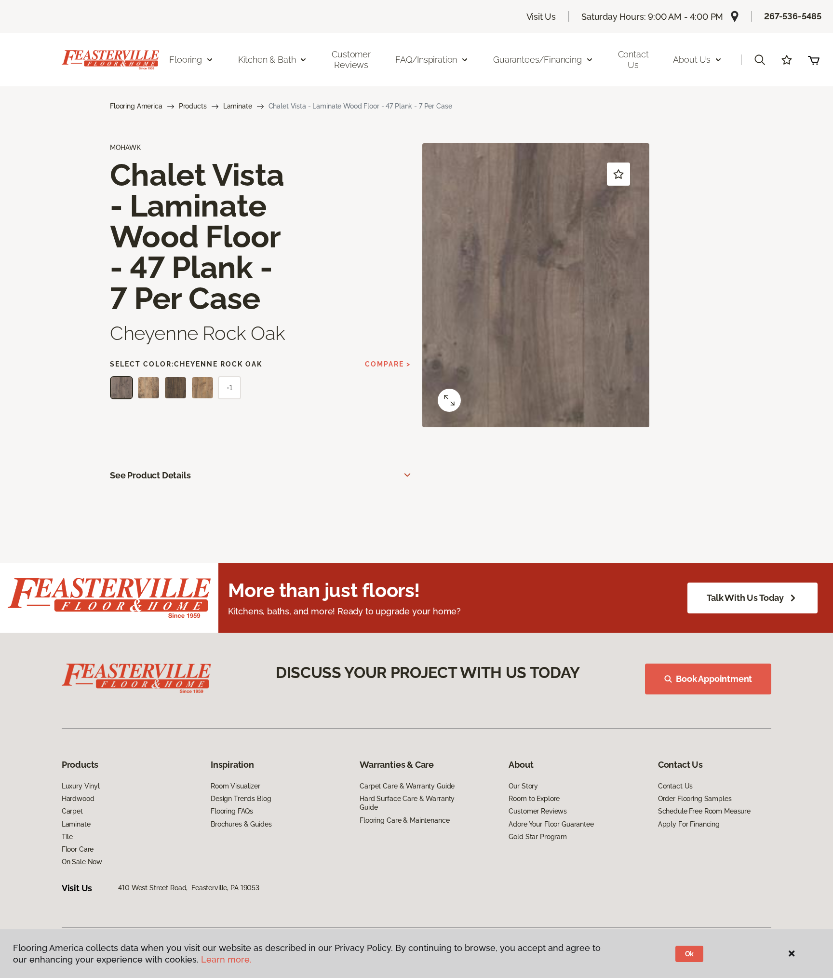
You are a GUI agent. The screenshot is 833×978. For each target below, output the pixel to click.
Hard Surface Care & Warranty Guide (407, 803)
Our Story (523, 786)
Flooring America (136, 106)
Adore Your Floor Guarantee (551, 824)
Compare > (388, 364)
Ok (689, 954)
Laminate (237, 106)
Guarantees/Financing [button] (537, 59)
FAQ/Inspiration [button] (426, 59)
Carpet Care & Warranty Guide (407, 786)
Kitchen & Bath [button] (267, 59)
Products (193, 106)
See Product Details (150, 475)
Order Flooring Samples (695, 798)
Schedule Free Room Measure (704, 811)
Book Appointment (714, 679)
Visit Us (541, 17)
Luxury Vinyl (81, 786)
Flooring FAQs (232, 811)
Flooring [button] (185, 59)
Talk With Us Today (745, 598)
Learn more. (226, 959)
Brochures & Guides (241, 824)
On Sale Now (82, 862)
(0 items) (814, 60)
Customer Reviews (351, 59)
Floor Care (78, 849)
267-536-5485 (792, 16)
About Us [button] (692, 59)
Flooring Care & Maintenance (404, 820)
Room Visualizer (235, 786)
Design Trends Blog (241, 798)
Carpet (72, 811)
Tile (67, 837)
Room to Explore (534, 798)
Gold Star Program (538, 837)
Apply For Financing (689, 824)
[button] (759, 59)
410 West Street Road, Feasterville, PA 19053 (188, 888)
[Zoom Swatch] (449, 400)
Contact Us (633, 59)
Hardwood (78, 798)
